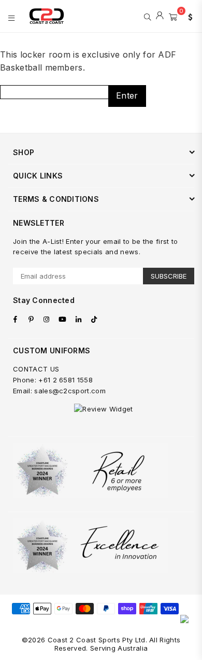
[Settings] (188, 16)
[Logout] (160, 16)
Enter (127, 95)
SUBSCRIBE (168, 276)
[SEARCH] (147, 16)
